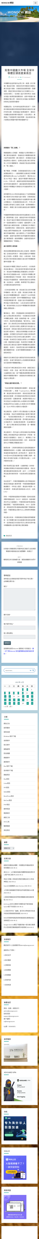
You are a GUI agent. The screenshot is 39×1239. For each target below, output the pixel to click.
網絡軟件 (7, 758)
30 (27, 703)
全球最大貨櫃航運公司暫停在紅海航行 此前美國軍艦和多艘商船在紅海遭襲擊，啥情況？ (20, 548)
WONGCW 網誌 (7, 3)
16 (27, 696)
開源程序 (7, 813)
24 (32, 700)
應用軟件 (7, 762)
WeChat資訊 (8, 800)
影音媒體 (7, 753)
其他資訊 (7, 830)
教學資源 (7, 809)
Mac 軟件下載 (8, 766)
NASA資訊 (7, 792)
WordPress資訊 (9, 796)
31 (32, 703)
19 (10, 700)
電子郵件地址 (9, 624)
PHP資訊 (7, 805)
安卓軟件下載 (8, 770)
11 (5, 696)
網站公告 (7, 723)
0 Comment (26, 77)
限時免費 (7, 732)
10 (32, 693)
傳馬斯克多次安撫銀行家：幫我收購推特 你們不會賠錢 (20, 559)
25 (5, 703)
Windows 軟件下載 (10, 736)
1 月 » (10, 706)
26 (10, 703)
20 (14, 700)
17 (32, 696)
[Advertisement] (19, 45)
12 (10, 696)
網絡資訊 (9, 536)
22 (23, 700)
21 (19, 700)
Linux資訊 (7, 783)
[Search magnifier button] (33, 670)
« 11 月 (6, 706)
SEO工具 (6, 822)
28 (19, 703)
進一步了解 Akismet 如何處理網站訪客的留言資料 (19, 651)
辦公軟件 (7, 745)
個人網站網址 (8, 633)
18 (5, 700)
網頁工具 (7, 817)
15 (23, 696)
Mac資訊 (6, 779)
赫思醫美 (7, 728)
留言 (6, 586)
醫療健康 (7, 826)
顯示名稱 (7, 615)
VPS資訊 (6, 787)
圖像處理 (7, 749)
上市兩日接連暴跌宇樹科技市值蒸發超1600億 (19, 890)
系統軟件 (7, 740)
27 (14, 703)
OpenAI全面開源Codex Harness (14, 886)
